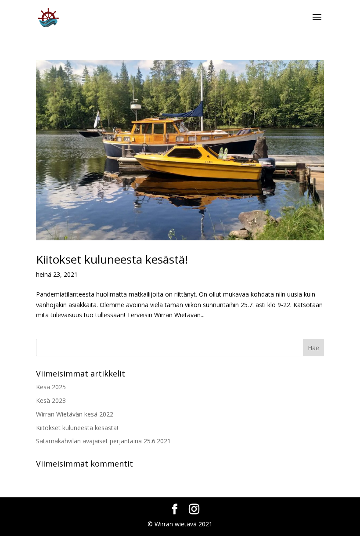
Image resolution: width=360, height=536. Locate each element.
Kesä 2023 (51, 400)
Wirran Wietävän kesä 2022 (74, 414)
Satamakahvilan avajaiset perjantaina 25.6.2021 (103, 441)
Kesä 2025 (51, 387)
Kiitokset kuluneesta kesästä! (112, 259)
